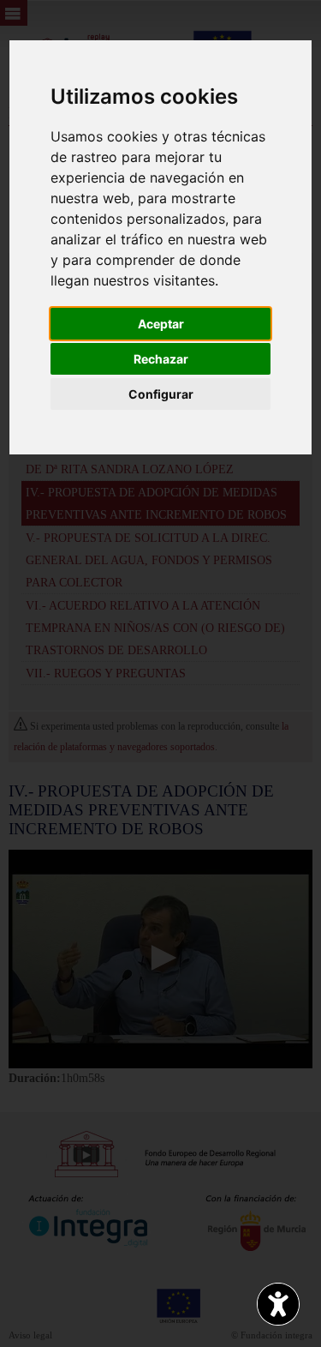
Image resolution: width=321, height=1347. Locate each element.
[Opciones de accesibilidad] (278, 1304)
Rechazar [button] (161, 359)
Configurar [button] (160, 394)
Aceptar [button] (161, 323)
